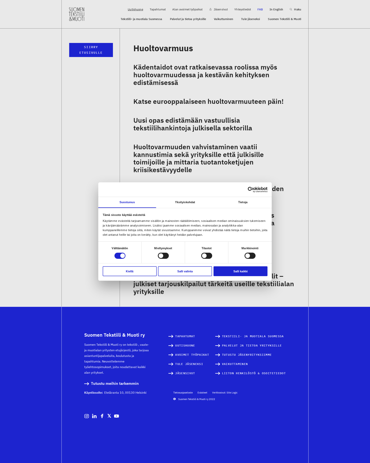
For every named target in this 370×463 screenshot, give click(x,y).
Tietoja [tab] (242, 202)
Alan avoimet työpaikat (187, 9)
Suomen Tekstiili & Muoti (284, 19)
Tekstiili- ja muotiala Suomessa (141, 19)
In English (276, 9)
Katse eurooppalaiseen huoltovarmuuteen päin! (208, 101)
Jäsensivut (220, 9)
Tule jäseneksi (250, 19)
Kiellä (129, 271)
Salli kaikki (240, 271)
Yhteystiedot (242, 9)
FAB (260, 9)
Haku (297, 9)
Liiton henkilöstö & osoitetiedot (254, 373)
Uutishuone (135, 9)
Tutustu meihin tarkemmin (115, 383)
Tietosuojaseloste (183, 392)
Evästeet (202, 392)
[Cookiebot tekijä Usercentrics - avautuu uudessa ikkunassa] (250, 189)
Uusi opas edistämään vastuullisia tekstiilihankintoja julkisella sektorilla (192, 124)
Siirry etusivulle (91, 50)
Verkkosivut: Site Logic (225, 392)
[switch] (163, 256)
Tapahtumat (158, 9)
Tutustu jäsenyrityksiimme (247, 354)
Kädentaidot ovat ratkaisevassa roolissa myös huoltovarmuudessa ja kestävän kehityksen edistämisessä (205, 75)
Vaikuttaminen (223, 19)
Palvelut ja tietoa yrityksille (188, 19)
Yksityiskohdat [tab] (185, 202)
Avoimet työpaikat (192, 354)
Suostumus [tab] (127, 202)
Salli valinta (185, 271)
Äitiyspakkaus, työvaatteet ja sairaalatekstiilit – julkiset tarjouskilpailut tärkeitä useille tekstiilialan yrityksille (213, 284)
